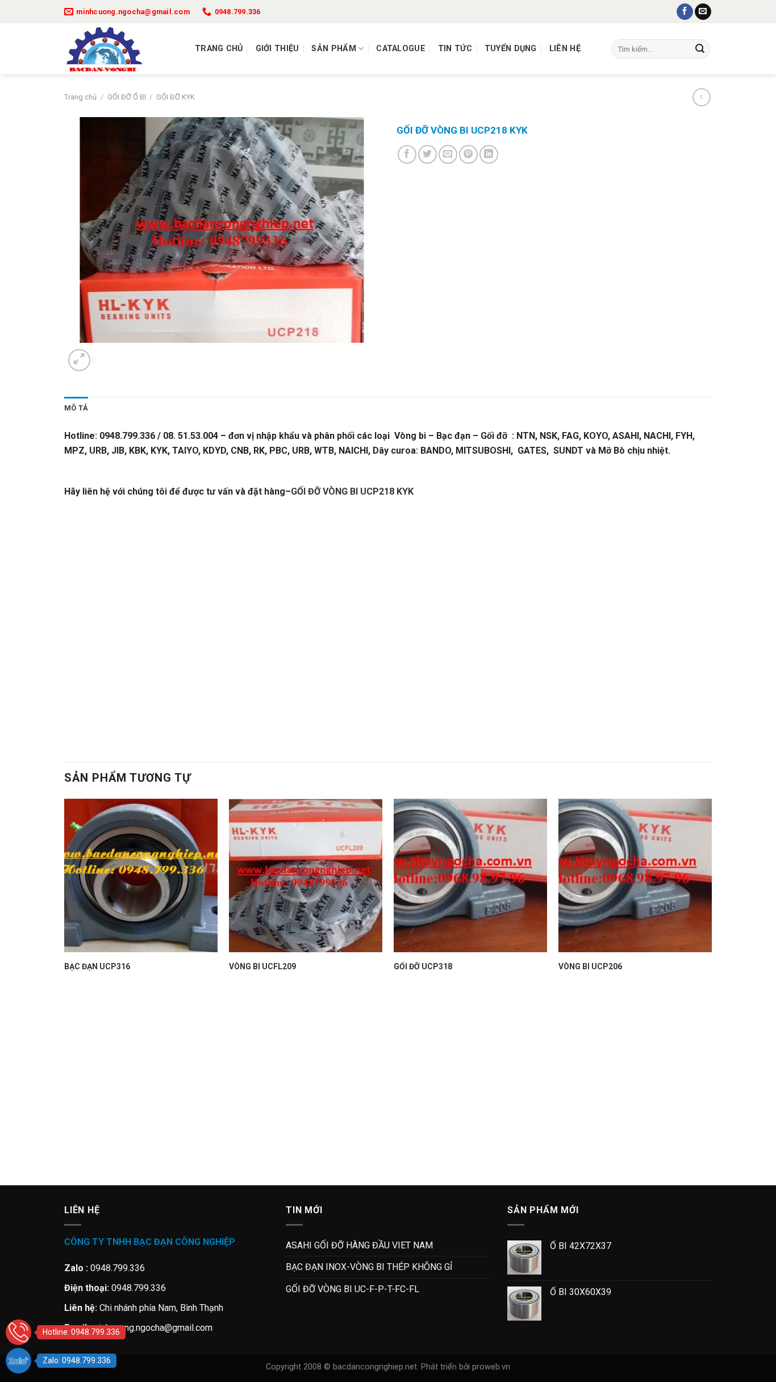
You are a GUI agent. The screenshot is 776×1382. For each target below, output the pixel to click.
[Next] (106, 354)
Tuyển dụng (511, 48)
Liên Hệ (565, 48)
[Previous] (70, 1166)
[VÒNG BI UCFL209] (305, 875)
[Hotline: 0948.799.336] (18, 1332)
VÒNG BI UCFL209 (262, 966)
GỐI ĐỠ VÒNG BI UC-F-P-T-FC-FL (352, 1289)
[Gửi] (700, 49)
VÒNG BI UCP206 (590, 966)
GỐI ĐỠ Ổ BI (126, 97)
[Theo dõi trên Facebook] (685, 11)
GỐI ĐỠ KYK (175, 97)
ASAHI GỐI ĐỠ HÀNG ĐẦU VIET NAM (359, 1245)
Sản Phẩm (333, 48)
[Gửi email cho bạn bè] (448, 154)
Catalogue (400, 48)
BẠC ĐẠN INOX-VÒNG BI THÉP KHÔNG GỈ (369, 1266)
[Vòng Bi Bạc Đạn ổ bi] (121, 48)
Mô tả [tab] (76, 408)
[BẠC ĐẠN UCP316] (141, 875)
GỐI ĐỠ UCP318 (423, 966)
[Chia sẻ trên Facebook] (407, 154)
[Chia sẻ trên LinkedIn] (488, 154)
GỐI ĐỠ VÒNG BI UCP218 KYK (352, 491)
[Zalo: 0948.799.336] (18, 1360)
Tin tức (455, 48)
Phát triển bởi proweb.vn (465, 1367)
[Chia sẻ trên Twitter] (427, 154)
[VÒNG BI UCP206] (635, 875)
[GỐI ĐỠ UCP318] (470, 875)
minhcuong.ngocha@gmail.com (151, 1327)
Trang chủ (219, 48)
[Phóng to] (79, 360)
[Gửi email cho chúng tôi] (703, 11)
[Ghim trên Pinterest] (468, 154)
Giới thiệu (277, 48)
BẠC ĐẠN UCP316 (97, 966)
